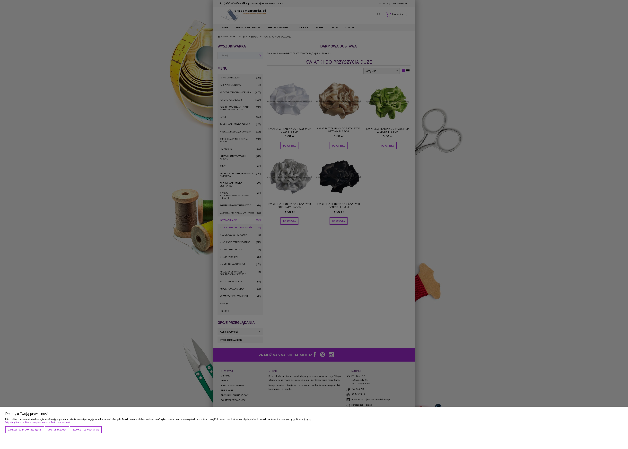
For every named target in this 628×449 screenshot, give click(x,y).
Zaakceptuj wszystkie (86, 429)
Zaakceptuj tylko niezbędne (24, 429)
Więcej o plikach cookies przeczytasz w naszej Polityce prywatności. (38, 422)
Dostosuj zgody (57, 429)
